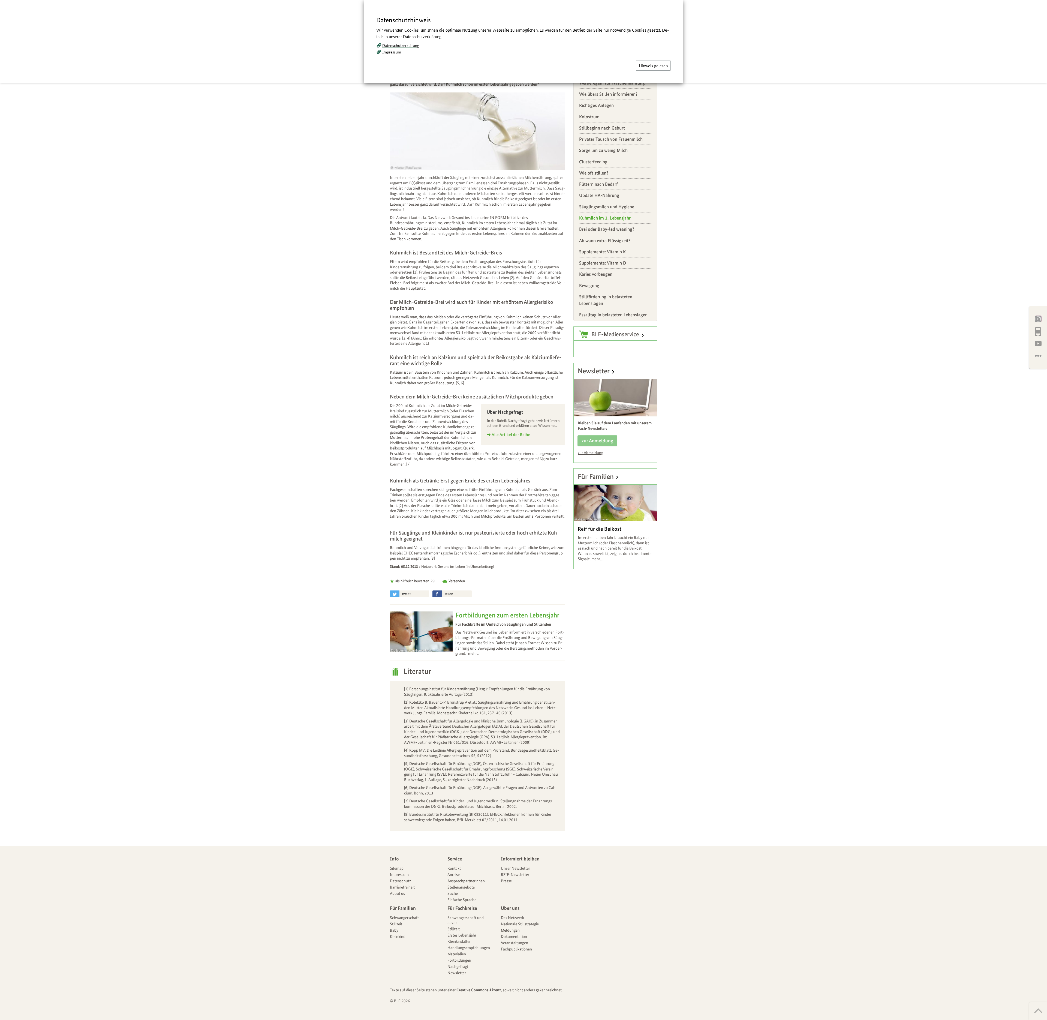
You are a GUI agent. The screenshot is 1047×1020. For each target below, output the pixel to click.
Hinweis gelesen (653, 65)
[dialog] (523, 510)
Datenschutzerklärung (400, 45)
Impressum (391, 52)
